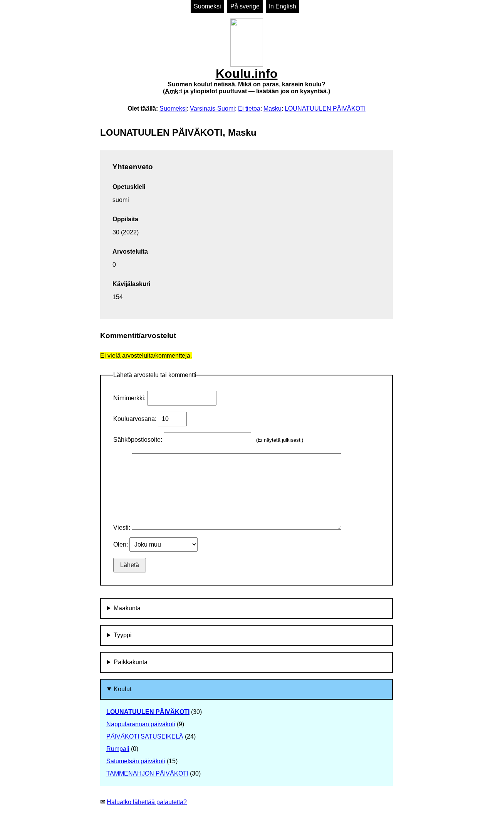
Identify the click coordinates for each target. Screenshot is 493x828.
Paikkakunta (131, 662)
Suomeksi (207, 6)
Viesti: (122, 527)
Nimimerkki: (130, 398)
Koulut (122, 689)
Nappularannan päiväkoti (140, 724)
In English (282, 6)
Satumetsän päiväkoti (135, 761)
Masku (272, 108)
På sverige (245, 6)
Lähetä (129, 565)
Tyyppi (123, 635)
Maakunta (127, 608)
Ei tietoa (249, 108)
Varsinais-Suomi (212, 108)
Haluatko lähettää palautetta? (147, 802)
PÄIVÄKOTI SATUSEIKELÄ (144, 736)
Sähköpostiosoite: (138, 439)
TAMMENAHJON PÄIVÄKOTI (147, 773)
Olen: (121, 544)
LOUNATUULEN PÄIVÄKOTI (325, 108)
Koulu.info (246, 80)
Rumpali (117, 749)
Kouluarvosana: (135, 419)
